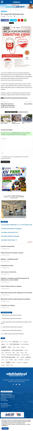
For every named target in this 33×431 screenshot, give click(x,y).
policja (28, 357)
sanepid (11, 359)
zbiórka (25, 98)
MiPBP (22, 352)
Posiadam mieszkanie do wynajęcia (11, 228)
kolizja (14, 347)
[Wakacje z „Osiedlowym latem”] (16, 118)
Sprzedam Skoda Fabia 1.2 (9, 240)
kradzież (26, 350)
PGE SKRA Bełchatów (8, 357)
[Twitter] (16, 384)
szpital (2, 362)
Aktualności (9, 9)
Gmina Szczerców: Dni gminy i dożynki (5, 123)
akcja (10, 341)
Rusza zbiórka (28, 104)
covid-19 (25, 341)
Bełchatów (15, 341)
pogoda (22, 357)
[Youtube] (19, 384)
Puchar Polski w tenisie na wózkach (11, 286)
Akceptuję (5, 428)
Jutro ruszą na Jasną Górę (26, 123)
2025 (2, 341)
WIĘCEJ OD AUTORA (23, 112)
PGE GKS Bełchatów (25, 354)
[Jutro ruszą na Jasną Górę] (27, 118)
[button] (30, 2)
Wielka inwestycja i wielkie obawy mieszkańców (11, 315)
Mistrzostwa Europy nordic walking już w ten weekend (16, 292)
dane (3, 344)
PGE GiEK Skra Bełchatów (13, 354)
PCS (26, 352)
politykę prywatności (9, 423)
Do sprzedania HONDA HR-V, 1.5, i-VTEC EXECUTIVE (16, 225)
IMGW (9, 347)
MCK (14, 352)
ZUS (12, 365)
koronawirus (5, 350)
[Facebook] (13, 384)
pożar (6, 359)
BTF (21, 341)
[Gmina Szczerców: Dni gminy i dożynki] (6, 118)
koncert (18, 347)
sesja (15, 359)
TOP (8, 362)
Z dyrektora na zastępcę (8, 305)
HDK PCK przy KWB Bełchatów (10, 98)
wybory (13, 362)
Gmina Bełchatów (25, 344)
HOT (18, 98)
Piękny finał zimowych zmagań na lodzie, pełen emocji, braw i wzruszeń (8, 105)
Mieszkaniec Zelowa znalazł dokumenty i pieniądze (15, 299)
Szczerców (27, 359)
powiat (2, 359)
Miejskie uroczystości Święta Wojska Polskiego (12, 330)
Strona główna (3, 9)
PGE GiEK (3, 354)
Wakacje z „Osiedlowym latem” (16, 123)
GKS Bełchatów (14, 344)
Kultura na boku (8, 352)
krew (21, 98)
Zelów (7, 365)
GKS (7, 344)
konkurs (23, 347)
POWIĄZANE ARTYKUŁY (11, 112)
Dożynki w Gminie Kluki (7, 246)
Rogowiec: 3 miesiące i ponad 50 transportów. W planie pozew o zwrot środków (15, 279)
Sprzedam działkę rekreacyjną (10, 236)
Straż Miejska (20, 359)
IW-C (4, 16)
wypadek (25, 362)
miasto (17, 352)
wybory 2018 (19, 362)
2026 (6, 341)
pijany (18, 357)
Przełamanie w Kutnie (7, 265)
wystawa (3, 365)
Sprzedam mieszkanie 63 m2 (9, 232)
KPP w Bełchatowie (17, 350)
